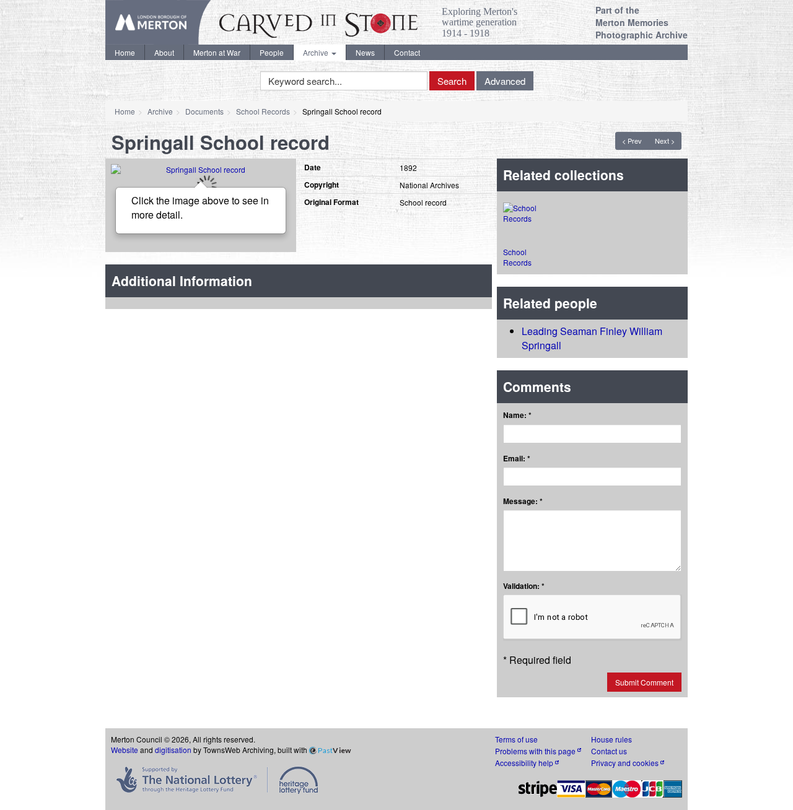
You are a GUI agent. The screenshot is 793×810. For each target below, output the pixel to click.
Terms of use (516, 739)
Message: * (523, 501)
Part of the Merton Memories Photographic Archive (641, 22)
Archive (316, 52)
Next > (665, 141)
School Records (263, 111)
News (365, 52)
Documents (204, 111)
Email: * (516, 458)
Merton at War (216, 52)
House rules (611, 739)
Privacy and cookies (625, 762)
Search (452, 80)
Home (125, 52)
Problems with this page (536, 751)
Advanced (504, 80)
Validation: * (524, 586)
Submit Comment (644, 682)
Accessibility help (525, 762)
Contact (407, 52)
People (272, 52)
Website (124, 749)
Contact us (609, 751)
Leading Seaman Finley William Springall (592, 338)
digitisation (173, 749)
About (164, 52)
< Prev (632, 141)
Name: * (517, 415)
